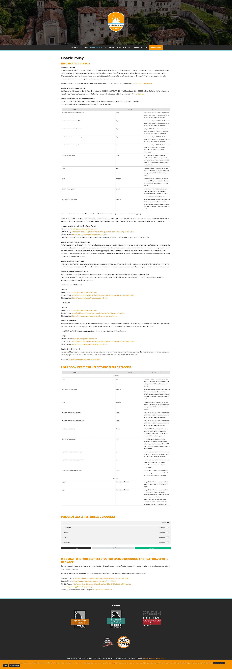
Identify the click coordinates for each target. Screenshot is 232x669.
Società (74, 48)
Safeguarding (96, 48)
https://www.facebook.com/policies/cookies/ (84, 359)
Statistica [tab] (67, 537)
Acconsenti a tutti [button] (14, 665)
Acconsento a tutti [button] (153, 548)
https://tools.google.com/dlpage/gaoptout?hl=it (89, 235)
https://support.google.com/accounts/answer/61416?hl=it (94, 581)
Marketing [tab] (67, 542)
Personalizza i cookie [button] (219, 663)
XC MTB (126, 48)
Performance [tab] (67, 528)
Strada (83, 48)
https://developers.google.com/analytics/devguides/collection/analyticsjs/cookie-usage (103, 232)
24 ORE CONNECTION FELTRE (152, 622)
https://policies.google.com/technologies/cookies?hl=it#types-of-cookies (98, 313)
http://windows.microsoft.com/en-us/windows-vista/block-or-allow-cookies (102, 578)
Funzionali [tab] (67, 532)
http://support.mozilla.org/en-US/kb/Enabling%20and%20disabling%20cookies (101, 584)
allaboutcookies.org (144, 83)
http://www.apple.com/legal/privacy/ (79, 587)
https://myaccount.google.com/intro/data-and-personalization (94, 316)
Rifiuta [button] (76, 548)
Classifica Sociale (139, 48)
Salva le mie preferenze (113, 548)
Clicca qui (185, 663)
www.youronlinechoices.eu (102, 590)
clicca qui (140, 94)
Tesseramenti (155, 48)
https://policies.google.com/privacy (84, 229)
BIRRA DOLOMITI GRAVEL (116, 621)
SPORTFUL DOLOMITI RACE (80, 622)
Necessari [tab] (67, 523)
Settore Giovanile (112, 48)
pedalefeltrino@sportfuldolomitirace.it (154, 658)
